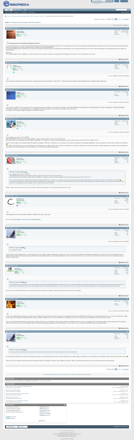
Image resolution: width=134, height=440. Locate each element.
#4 (127, 118)
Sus (127, 426)
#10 (127, 331)
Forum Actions (23, 12)
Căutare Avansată (125, 12)
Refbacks (8, 418)
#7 (127, 227)
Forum (9, 10)
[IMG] (44, 410)
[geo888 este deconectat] (11, 95)
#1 (127, 28)
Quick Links (31, 12)
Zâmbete (42, 408)
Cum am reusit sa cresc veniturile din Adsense (17, 400)
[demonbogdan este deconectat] (11, 34)
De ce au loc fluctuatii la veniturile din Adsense (17, 393)
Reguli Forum (42, 420)
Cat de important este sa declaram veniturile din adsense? (25, 22)
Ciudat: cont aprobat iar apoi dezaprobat (80, 374)
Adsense (42, 16)
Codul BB (42, 407)
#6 (127, 195)
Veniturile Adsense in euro (12, 397)
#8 (127, 265)
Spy (25, 10)
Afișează (125, 25)
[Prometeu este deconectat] (11, 304)
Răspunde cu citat (124, 59)
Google (36, 16)
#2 (127, 62)
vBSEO (71, 435)
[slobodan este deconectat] (11, 234)
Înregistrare (124, 1)
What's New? (17, 10)
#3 (127, 89)
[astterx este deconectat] (9, 67)
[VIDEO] (41, 412)
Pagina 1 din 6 (111, 19)
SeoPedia (72, 438)
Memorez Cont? (97, 3)
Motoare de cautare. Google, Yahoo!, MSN (22, 16)
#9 (127, 298)
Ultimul (125, 19)
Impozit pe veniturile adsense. (13, 390)
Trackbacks (42, 415)
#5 (127, 155)
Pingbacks (8, 416)
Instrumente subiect (117, 25)
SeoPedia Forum (118, 426)
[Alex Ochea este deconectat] (11, 160)
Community (15, 12)
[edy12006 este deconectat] (10, 270)
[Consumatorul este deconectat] (11, 201)
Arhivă (124, 426)
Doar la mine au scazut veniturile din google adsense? (19, 386)
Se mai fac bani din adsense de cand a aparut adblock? (57, 374)
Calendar (10, 12)
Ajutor (116, 1)
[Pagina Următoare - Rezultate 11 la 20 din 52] (122, 19)
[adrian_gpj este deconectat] (11, 124)
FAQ (6, 12)
